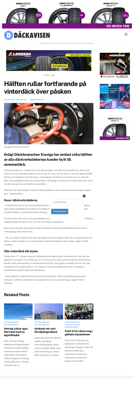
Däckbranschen (37, 99)
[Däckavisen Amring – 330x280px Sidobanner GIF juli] (115, 128)
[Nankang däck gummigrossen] (115, 66)
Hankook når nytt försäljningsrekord (45, 330)
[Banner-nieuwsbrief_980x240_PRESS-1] (48, 61)
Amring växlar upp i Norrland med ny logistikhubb (16, 332)
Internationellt (72, 327)
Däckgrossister (11, 325)
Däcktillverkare (41, 325)
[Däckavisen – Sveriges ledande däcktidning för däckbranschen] (67, 36)
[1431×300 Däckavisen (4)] (67, 15)
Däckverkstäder (72, 325)
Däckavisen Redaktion (15, 100)
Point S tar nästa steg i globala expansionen (79, 332)
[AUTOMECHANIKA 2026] (115, 97)
